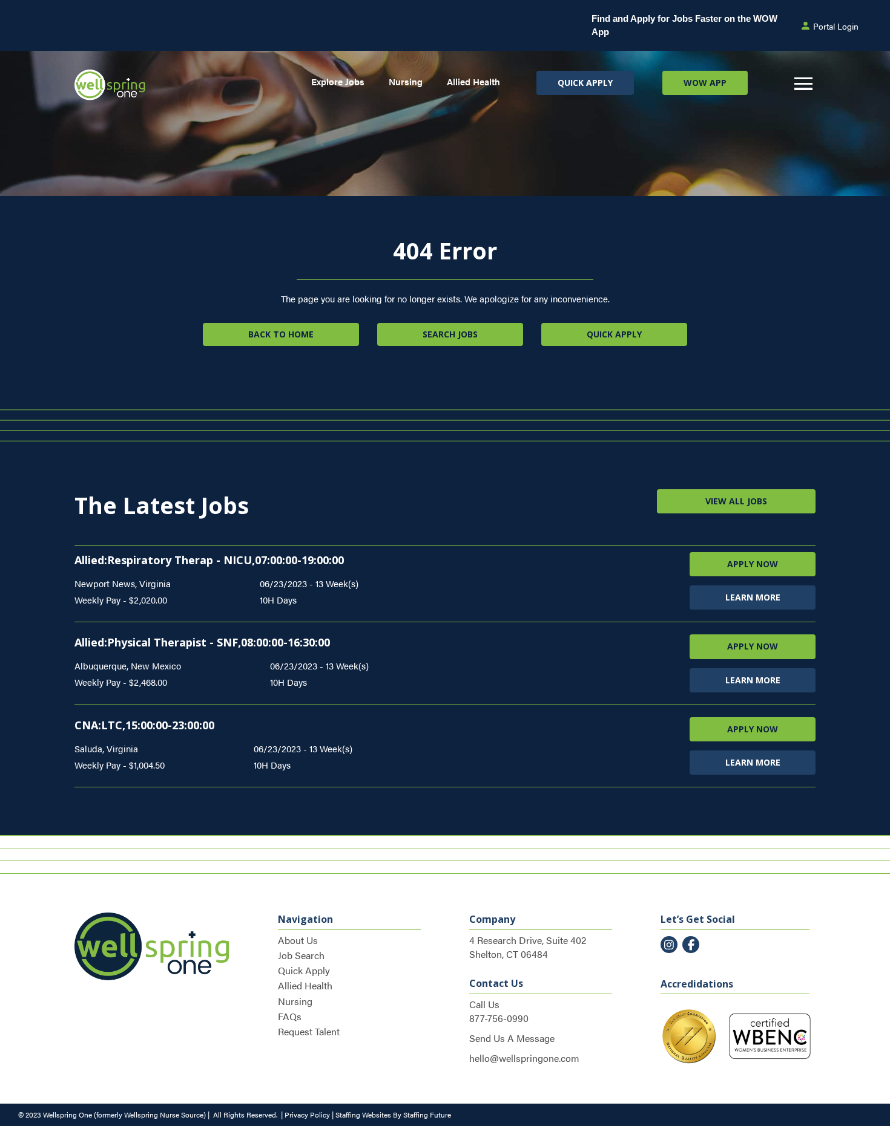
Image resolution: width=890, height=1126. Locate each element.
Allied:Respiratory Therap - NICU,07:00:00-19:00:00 (209, 560)
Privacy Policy (307, 1114)
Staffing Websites (363, 1114)
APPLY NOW (752, 564)
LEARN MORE (752, 597)
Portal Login (836, 26)
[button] (585, 83)
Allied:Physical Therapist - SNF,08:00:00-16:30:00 (202, 642)
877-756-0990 (499, 1018)
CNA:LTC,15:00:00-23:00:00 (144, 725)
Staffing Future (427, 1114)
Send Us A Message (512, 1038)
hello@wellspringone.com (524, 1058)
